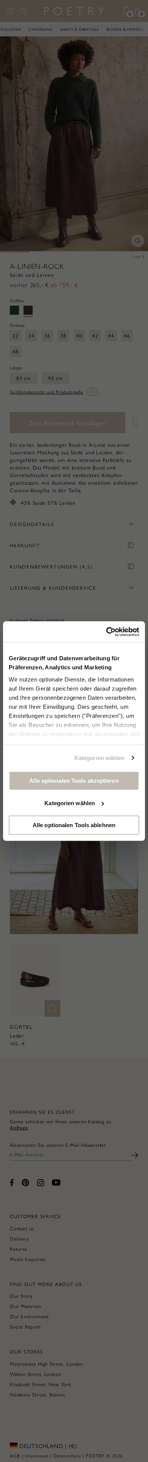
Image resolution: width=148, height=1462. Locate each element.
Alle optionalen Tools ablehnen (74, 825)
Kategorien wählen (99, 758)
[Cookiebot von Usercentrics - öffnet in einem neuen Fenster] (106, 632)
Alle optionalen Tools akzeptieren (73, 780)
